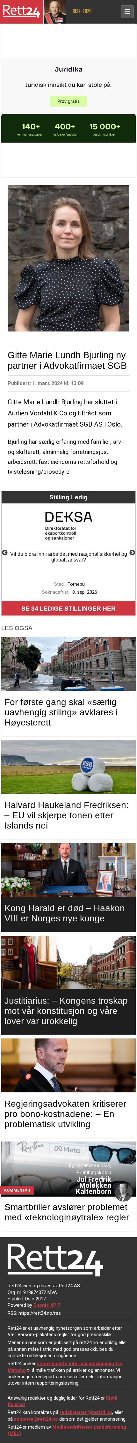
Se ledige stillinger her (68, 608)
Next (132, 553)
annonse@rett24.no (36, 1419)
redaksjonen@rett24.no (86, 1412)
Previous (5, 553)
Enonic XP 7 (46, 1305)
